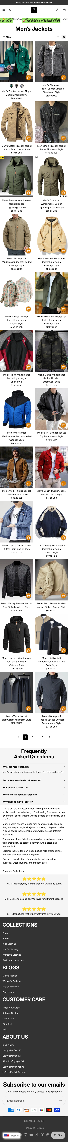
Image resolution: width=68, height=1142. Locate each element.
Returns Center (10, 1013)
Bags (5, 932)
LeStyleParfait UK (12, 1050)
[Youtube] (31, 1135)
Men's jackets (10, 808)
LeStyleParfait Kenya (13, 1066)
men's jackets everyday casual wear (36, 839)
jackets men (31, 824)
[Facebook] (20, 1135)
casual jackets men (21, 830)
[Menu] (3, 10)
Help (5, 1029)
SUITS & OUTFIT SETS (36, 18)
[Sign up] (60, 1100)
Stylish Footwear (11, 986)
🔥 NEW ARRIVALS (12, 18)
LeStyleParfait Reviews (14, 1072)
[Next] (49, 737)
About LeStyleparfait (13, 1061)
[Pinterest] (48, 1135)
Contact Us (8, 1018)
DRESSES (55, 18)
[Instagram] (26, 1135)
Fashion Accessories (13, 960)
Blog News (8, 992)
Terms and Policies (34, 1127)
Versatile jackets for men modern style (22, 850)
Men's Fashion (10, 975)
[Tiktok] (37, 1135)
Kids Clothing (9, 943)
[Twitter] (42, 1135)
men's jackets (35, 859)
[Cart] (64, 9)
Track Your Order (11, 1007)
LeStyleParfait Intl (12, 1055)
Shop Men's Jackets (13, 871)
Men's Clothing (10, 949)
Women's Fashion (12, 981)
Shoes (6, 938)
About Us (7, 1023)
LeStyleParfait (37, 1121)
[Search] (10, 9)
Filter (8, 37)
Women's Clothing (12, 954)
